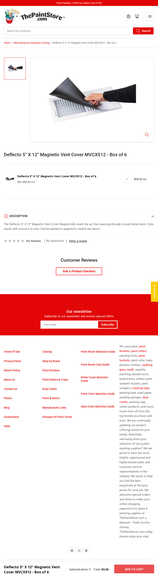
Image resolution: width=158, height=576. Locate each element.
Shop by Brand (51, 361)
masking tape (140, 388)
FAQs (7, 426)
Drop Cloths (49, 388)
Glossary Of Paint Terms (57, 416)
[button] (14, 241)
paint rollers (138, 351)
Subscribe (107, 324)
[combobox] (79, 31)
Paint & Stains (51, 398)
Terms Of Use (12, 351)
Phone (8, 398)
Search (146, 31)
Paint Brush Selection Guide (98, 351)
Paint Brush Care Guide (95, 364)
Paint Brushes (51, 370)
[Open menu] (150, 16)
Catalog (47, 351)
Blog (6, 407)
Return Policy (12, 370)
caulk (130, 369)
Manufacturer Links (54, 407)
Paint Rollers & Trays (55, 379)
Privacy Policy (12, 361)
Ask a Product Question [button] (79, 271)
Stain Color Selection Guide (97, 406)
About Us (9, 379)
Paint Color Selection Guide (98, 393)
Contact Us (10, 388)
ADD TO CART (134, 569)
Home (7, 42)
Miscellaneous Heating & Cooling (31, 42)
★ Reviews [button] (154, 292)
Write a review (78, 241)
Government (11, 416)
